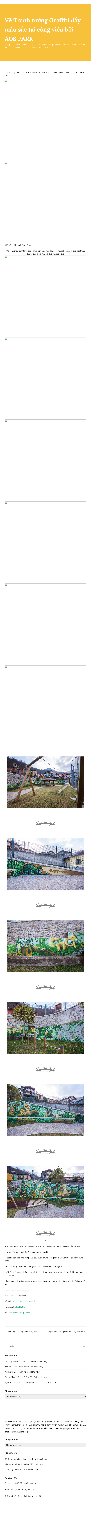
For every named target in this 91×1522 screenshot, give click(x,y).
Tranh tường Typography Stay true (21, 1332)
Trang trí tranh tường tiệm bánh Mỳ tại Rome (65, 1332)
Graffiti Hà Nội (19, 1307)
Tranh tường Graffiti (21, 1313)
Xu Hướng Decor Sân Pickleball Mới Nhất (22, 1372)
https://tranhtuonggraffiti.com (26, 1301)
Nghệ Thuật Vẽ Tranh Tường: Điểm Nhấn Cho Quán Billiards (31, 1382)
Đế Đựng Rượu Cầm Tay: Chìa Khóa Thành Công (26, 1361)
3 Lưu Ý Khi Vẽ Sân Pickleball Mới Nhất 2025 (24, 1367)
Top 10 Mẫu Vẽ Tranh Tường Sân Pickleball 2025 (26, 1377)
